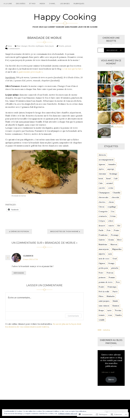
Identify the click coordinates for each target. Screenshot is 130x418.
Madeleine (103, 244)
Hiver (119, 240)
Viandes (118, 315)
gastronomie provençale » (31, 72)
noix (110, 254)
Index (42, 3)
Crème (113, 216)
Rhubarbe (111, 296)
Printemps (112, 287)
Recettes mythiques (36, 46)
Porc (118, 282)
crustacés (103, 216)
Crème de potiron (20, 231)
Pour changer (22, 46)
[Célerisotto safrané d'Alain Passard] (104, 104)
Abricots (102, 155)
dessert (102, 225)
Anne (10, 46)
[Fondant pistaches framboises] (117, 90)
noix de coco (104, 258)
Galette (102, 240)
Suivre (111, 379)
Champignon (104, 192)
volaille (102, 320)
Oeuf (115, 258)
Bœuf (108, 178)
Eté (118, 225)
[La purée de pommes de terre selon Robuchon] (104, 117)
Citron (101, 207)
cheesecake (103, 197)
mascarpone (104, 249)
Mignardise (117, 249)
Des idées (20, 3)
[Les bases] (117, 126)
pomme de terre (106, 282)
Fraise (116, 230)
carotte (102, 188)
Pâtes (101, 296)
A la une (8, 3)
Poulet (101, 287)
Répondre (19, 273)
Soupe (101, 310)
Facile (101, 230)
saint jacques (104, 301)
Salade (115, 301)
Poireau (110, 273)
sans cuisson (104, 306)
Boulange (113, 174)
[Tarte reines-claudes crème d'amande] (117, 77)
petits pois (103, 268)
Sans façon (49, 46)
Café (116, 178)
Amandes (112, 164)
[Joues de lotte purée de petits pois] (117, 104)
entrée (111, 225)
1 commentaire (14, 48)
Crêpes (102, 221)
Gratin (61, 46)
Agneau (102, 164)
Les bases (65, 3)
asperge (110, 169)
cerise (110, 188)
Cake (101, 183)
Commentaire (73, 316)
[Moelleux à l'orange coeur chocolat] (104, 90)
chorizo (102, 202)
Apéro (101, 169)
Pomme (112, 277)
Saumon (115, 306)
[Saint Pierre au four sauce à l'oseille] (104, 131)
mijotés (102, 254)
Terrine (118, 310)
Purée (115, 291)
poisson (68, 46)
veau (110, 315)
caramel (109, 183)
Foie (109, 230)
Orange (111, 263)
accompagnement (106, 160)
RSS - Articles (104, 330)
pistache (114, 268)
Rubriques (79, 3)
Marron (114, 244)
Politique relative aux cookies (68, 413)
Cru (112, 211)
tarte (109, 310)
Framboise (103, 235)
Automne (102, 174)
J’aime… (52, 3)
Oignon (102, 263)
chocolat (115, 197)
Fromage (115, 235)
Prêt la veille (104, 291)
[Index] (104, 77)
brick (101, 178)
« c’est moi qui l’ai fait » (72, 69)
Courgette (103, 211)
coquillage (112, 207)
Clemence (28, 256)
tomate (102, 315)
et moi (32, 3)
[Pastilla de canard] (117, 117)
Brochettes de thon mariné (64, 231)
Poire (101, 273)
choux (111, 202)
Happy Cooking (65, 17)
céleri (110, 221)
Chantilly (116, 192)
